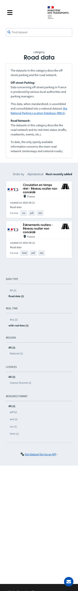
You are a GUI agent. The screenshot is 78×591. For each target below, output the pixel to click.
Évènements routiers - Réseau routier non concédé (38, 229)
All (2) (13, 290)
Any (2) (14, 319)
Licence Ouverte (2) (20, 382)
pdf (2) (13, 412)
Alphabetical (35, 174)
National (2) (16, 353)
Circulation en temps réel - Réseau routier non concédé (40, 189)
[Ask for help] (68, 581)
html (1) (14, 433)
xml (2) (13, 419)
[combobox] (39, 32)
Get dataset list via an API (40, 454)
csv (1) (13, 426)
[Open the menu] (24, 13)
